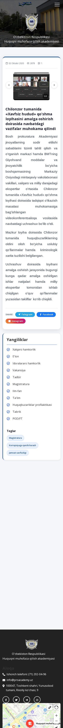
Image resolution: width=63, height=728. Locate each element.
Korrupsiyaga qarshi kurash (22, 445)
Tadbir (17, 377)
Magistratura (21, 384)
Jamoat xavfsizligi (17, 452)
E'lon (16, 356)
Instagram (17, 321)
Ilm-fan (17, 391)
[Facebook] (6, 699)
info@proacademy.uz (20, 680)
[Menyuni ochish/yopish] (57, 4)
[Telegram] (26, 699)
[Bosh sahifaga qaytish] (31, 645)
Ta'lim (16, 398)
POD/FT (18, 418)
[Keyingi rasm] (54, 85)
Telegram (27, 314)
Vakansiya (19, 370)
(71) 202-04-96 (37, 674)
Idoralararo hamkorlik (26, 363)
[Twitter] (16, 699)
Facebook (48, 314)
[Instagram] (37, 699)
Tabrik (17, 412)
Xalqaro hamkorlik (24, 349)
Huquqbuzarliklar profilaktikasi (32, 405)
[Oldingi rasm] (9, 85)
